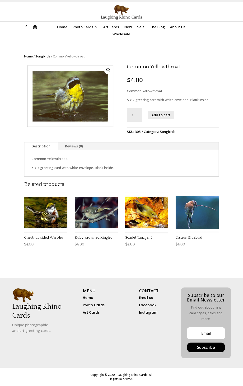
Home (62, 27)
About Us (178, 27)
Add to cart (160, 115)
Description (41, 146)
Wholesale (121, 34)
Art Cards (111, 27)
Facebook (147, 305)
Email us (146, 297)
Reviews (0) (74, 146)
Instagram (148, 312)
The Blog (157, 27)
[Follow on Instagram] (35, 27)
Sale (141, 27)
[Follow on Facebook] (26, 27)
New (128, 27)
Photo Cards (83, 27)
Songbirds (42, 56)
